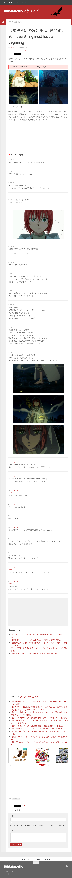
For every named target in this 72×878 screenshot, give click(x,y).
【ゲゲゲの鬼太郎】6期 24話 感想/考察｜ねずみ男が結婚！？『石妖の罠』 (39, 717)
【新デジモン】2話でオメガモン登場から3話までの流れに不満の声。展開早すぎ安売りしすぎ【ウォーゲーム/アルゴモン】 (39, 708)
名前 (11, 816)
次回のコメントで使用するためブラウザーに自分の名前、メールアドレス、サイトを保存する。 (37, 826)
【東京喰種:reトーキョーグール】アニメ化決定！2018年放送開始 (36, 640)
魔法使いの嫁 (16, 799)
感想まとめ (18, 22)
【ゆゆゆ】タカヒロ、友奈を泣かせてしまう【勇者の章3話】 (34, 653)
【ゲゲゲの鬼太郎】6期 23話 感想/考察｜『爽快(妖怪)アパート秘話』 (37, 726)
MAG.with (13, 47)
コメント (13, 831)
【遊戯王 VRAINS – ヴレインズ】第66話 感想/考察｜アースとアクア (36, 728)
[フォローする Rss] (67, 866)
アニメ (10, 22)
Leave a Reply (24, 51)
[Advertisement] (25, 136)
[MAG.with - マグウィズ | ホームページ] (22, 10)
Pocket (24, 54)
